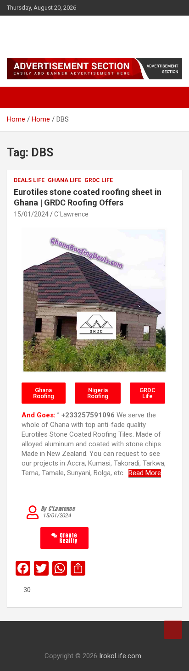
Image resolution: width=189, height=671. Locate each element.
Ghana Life (64, 180)
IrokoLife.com (50, 32)
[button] (44, 393)
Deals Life (29, 180)
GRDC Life (98, 180)
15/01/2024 (31, 214)
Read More (144, 473)
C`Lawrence (71, 214)
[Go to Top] (173, 630)
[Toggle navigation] (18, 97)
